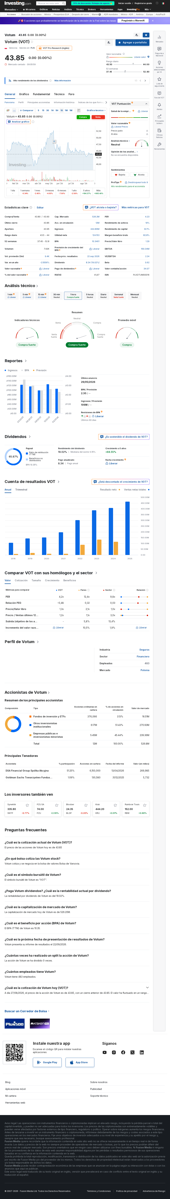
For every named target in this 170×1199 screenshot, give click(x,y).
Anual (8, 489)
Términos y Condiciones (99, 1191)
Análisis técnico (20, 285)
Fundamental (41, 94)
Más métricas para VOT (135, 207)
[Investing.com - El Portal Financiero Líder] (18, 3)
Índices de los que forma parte (93, 102)
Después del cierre (80, 14)
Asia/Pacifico (161, 14)
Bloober (70, 804)
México (47, 14)
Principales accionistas (39, 102)
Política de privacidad (126, 1191)
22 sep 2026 (93, 256)
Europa (149, 14)
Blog (7, 1082)
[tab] (12, 296)
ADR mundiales (111, 14)
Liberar (60, 627)
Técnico (59, 94)
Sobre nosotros (98, 1082)
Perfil (21, 102)
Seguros (144, 649)
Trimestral (21, 489)
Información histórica (64, 102)
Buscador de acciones (31, 14)
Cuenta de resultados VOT (30, 481)
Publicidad (96, 1089)
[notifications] (157, 3)
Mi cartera (10, 1095)
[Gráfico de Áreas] (14, 110)
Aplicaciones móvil (15, 1089)
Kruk (97, 804)
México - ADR (127, 14)
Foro (71, 94)
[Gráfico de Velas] (8, 110)
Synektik (11, 804)
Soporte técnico (99, 1095)
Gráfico (24, 94)
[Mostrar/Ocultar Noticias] (79, 110)
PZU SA (40, 804)
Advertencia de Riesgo (154, 1191)
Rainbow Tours (132, 804)
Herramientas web (15, 1102)
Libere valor (140, 57)
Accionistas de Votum (26, 692)
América (139, 14)
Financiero (143, 656)
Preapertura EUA (61, 14)
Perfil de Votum (20, 641)
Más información (62, 80)
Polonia (145, 670)
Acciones (11, 14)
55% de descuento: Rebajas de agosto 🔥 (92, 3)
